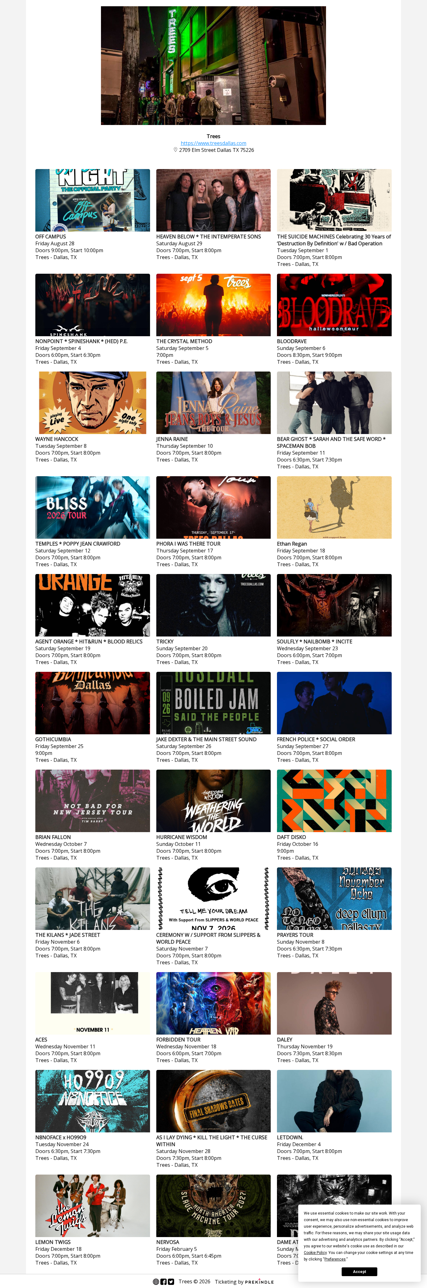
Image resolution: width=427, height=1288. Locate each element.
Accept (359, 1272)
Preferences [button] (335, 1259)
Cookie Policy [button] (315, 1253)
